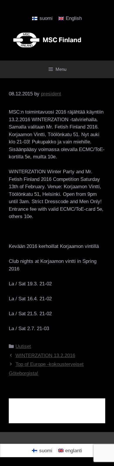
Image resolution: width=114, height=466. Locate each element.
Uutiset (23, 346)
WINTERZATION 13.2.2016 (45, 355)
